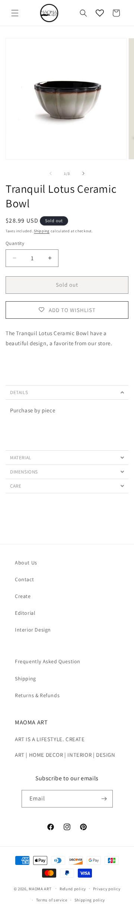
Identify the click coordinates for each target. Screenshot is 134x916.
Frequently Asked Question (47, 661)
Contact (24, 579)
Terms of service (51, 900)
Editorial (25, 613)
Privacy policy (107, 888)
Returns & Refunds (37, 695)
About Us (26, 562)
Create (23, 596)
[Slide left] (50, 173)
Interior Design (33, 629)
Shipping (42, 231)
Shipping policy (89, 900)
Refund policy (73, 888)
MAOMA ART (40, 888)
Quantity (15, 243)
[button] (15, 13)
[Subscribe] (104, 799)
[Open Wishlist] (100, 13)
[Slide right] (83, 173)
